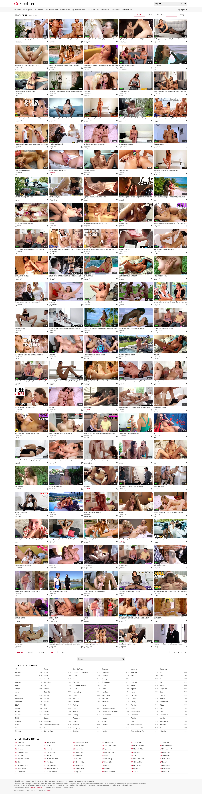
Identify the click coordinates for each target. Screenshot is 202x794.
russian (51, 617)
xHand (86, 42)
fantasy (161, 328)
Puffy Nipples (135, 712)
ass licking (111, 39)
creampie (59, 91)
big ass (121, 39)
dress (165, 275)
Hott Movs (166, 759)
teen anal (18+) (19, 65)
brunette (80, 91)
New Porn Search (24, 746)
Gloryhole (105, 672)
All (171, 15)
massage (111, 65)
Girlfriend (76, 731)
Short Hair (163, 669)
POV (36, 65)
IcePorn (86, 569)
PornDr (156, 621)
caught (33, 591)
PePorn (17, 306)
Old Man (134, 695)
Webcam (163, 725)
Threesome (164, 702)
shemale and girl (42, 39)
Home (17, 10)
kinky (80, 328)
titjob (93, 512)
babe (145, 39)
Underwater (164, 715)
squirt (181, 91)
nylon (132, 591)
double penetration (24, 170)
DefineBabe (18, 463)
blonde (51, 170)
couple (133, 197)
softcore (79, 381)
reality (94, 460)
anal (26, 65)
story (105, 223)
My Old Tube (80, 746)
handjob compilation (64, 249)
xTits (50, 121)
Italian (104, 705)
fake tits (156, 591)
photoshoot (87, 302)
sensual (149, 197)
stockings (156, 39)
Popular (139, 15)
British (46, 676)
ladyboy (28, 39)
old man (156, 381)
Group (104, 685)
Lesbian (104, 731)
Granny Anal (106, 682)
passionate (74, 91)
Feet (74, 708)
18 (125, 39)
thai (155, 249)
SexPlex (121, 95)
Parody (133, 702)
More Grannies (167, 746)
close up (172, 302)
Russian (133, 718)
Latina (104, 728)
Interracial (105, 702)
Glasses (105, 669)
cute (90, 39)
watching (156, 354)
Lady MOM (79, 765)
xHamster (86, 174)
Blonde (17, 728)
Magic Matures (138, 746)
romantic (31, 118)
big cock (28, 144)
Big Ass (18, 712)
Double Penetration (79, 685)
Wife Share (163, 731)
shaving (77, 644)
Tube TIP (21, 742)
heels (69, 644)
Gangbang (76, 728)
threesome (28, 407)
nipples (88, 381)
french (159, 617)
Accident (18, 672)
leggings (137, 591)
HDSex (16, 648)
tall (155, 170)
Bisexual (18, 721)
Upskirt (162, 718)
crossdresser (81, 39)
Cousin (46, 718)
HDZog (51, 95)
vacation (76, 65)
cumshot (129, 39)
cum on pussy (123, 223)
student (95, 539)
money (51, 486)
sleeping (31, 460)
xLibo (19, 762)
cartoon (33, 39)
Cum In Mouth (49, 731)
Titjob (162, 705)
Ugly (161, 712)
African (17, 676)
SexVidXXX (87, 95)
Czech (75, 676)
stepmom (23, 249)
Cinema (46, 702)
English (181, 10)
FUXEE (49, 746)
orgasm (105, 39)
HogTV (51, 148)
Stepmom (163, 689)
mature (56, 118)
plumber (34, 144)
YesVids (86, 621)
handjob (51, 65)
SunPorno (156, 569)
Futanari (76, 725)
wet (33, 249)
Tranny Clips (127, 10)
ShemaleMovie (123, 69)
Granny (104, 679)
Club (45, 708)
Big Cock (18, 715)
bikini (61, 65)
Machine (134, 669)
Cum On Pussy (78, 669)
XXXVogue (18, 279)
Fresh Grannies (109, 772)
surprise (152, 381)
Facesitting (77, 692)
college (66, 65)
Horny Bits (108, 762)
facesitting (167, 223)
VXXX (50, 411)
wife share (105, 328)
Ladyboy (105, 725)
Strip (161, 692)
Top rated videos (78, 10)
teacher (127, 249)
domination (74, 275)
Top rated (160, 15)
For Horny (136, 768)
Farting (75, 705)
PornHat (51, 42)
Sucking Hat (80, 768)
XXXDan (121, 253)
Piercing (133, 705)
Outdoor (134, 698)
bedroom (77, 539)
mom (21, 381)
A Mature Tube (103, 10)
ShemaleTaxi (18, 42)
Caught (46, 695)
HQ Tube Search (52, 768)
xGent (135, 755)
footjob (186, 91)
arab (50, 591)
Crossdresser (49, 728)
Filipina (75, 712)
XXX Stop (136, 752)
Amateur (18, 679)
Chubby (46, 698)
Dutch (75, 689)
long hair (58, 539)
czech (23, 91)
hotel (101, 223)
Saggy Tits (134, 721)
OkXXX (155, 42)
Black (17, 725)
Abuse (48, 790)
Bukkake (47, 679)
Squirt (162, 685)
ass (50, 302)
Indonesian (106, 695)
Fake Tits (76, 698)
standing (174, 512)
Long (182, 15)
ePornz (20, 749)
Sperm (162, 679)
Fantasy (76, 702)
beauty (134, 39)
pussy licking (41, 144)
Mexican (134, 672)
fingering (185, 223)
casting (86, 118)
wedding (51, 144)
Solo (161, 676)
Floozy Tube (80, 762)
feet (166, 91)
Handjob (105, 692)
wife (120, 486)
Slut (161, 672)
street (60, 486)
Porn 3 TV (165, 772)
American (18, 682)
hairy (161, 39)
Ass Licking (19, 698)
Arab (17, 685)
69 (154, 65)
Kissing (104, 718)
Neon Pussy (22, 768)
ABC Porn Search (110, 746)
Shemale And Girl (137, 728)
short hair (175, 39)
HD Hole (91, 10)
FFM (33, 407)
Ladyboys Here (23, 752)
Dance (75, 679)
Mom (133, 679)
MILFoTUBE (137, 765)
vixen (155, 617)
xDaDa (49, 755)
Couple (46, 715)
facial (155, 91)
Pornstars (39, 10)
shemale (17, 39)
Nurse (133, 692)
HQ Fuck (107, 768)
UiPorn (17, 384)
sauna (21, 275)
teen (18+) (140, 39)
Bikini (17, 718)
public (155, 197)
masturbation (182, 39)
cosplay (60, 591)
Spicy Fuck (108, 749)
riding (172, 197)
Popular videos (52, 10)
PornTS (164, 762)
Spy (161, 682)
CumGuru (50, 762)
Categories (27, 10)
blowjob (97, 118)
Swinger (162, 698)
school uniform (164, 644)
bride (61, 144)
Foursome (76, 718)
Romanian (134, 715)
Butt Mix (116, 10)
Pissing (133, 708)
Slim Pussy (108, 759)
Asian (17, 692)
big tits (17, 223)
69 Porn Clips (138, 762)
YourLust (17, 621)
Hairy (104, 689)
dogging (57, 65)
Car (45, 685)
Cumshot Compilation (80, 672)
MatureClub (18, 516)
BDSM (55, 275)
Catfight (47, 692)
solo (170, 39)
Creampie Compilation (52, 725)
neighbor (127, 354)
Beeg (120, 358)
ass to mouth (19, 644)
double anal (18, 328)
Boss (46, 669)
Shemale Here (109, 752)
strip (54, 381)
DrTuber (121, 516)
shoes (177, 302)
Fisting (75, 715)
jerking (23, 144)
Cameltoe (47, 682)
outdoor (100, 39)
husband (121, 354)
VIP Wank (165, 742)
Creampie (47, 721)
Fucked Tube (80, 749)
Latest (150, 15)
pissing (121, 118)
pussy (16, 170)
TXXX (16, 95)
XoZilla (155, 69)
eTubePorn (21, 772)
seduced (96, 223)
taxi (148, 118)
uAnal (16, 69)
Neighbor (134, 682)
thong (144, 118)
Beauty (17, 708)
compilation (159, 118)
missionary (28, 302)
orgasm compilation (169, 118)
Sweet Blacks (51, 765)
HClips (16, 332)
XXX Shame (137, 742)
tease (61, 644)
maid (63, 91)
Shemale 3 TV (138, 749)
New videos (65, 10)
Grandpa (105, 676)
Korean (104, 721)
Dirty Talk (76, 682)
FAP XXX (107, 765)
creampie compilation (21, 118)
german (92, 197)
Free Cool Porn (138, 759)
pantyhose (122, 591)
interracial (161, 197)
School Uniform (136, 725)
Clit (45, 705)
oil (154, 118)
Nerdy (133, 685)
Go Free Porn (24, 3)
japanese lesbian (89, 354)
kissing (86, 39)
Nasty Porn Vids (52, 759)
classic (111, 328)
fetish (51, 275)
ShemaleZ (52, 358)
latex (27, 91)
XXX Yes (136, 772)
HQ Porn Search (23, 759)
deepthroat (161, 91)
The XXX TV (51, 752)
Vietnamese (164, 721)
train (129, 433)
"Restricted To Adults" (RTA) (38, 787)
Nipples (133, 689)
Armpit (17, 689)
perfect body (164, 170)
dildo (160, 302)
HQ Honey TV (167, 749)
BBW (17, 705)
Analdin (51, 69)
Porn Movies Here (82, 742)
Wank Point (79, 752)
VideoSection (53, 200)
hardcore (121, 249)
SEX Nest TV (22, 755)
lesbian (94, 39)
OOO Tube (79, 755)
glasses (171, 328)
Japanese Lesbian (108, 708)
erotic (145, 197)
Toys (161, 708)
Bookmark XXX (52, 772)
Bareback (18, 702)
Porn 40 (49, 749)
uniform (161, 486)
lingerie (166, 39)
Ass (16, 695)
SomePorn (122, 648)
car (30, 91)
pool (50, 433)
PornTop (121, 306)
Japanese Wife (107, 715)
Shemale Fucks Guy (138, 731)
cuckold (57, 144)
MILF (33, 91)
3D (154, 433)
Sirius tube (166, 752)
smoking (156, 407)
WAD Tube (165, 755)
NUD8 (106, 755)
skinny (71, 65)
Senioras (86, 200)
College (46, 712)
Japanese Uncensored (110, 712)
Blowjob (18, 731)
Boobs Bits (166, 765)
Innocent (105, 698)
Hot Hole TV (51, 742)
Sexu (16, 595)
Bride (46, 672)
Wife (161, 728)
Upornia (51, 227)
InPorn (155, 95)
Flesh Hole (166, 768)
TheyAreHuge (123, 42)
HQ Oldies (79, 772)
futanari (23, 39)
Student (162, 695)
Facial (75, 695)
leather (139, 118)
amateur (105, 65)
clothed (62, 381)
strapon (56, 644)
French (75, 721)
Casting (46, 689)
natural (51, 118)
